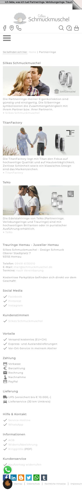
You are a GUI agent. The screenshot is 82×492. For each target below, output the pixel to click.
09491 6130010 (25, 263)
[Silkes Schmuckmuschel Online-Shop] (41, 81)
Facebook (15, 296)
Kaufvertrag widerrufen (25, 464)
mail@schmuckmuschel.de (33, 266)
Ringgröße (16, 448)
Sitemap (18, 484)
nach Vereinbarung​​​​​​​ (30, 270)
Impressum (76, 484)
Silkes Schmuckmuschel (22, 112)
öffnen (7, 38)
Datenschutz (33, 484)
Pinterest (14, 301)
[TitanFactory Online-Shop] (41, 141)
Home (32, 52)
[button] (7, 485)
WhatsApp (15, 424)
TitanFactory (14, 172)
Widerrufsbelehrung (23, 444)
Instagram (15, 305)
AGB (11, 440)
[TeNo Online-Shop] (41, 201)
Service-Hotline (19, 420)
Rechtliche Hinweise (55, 484)
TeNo (9, 232)
